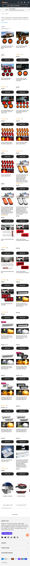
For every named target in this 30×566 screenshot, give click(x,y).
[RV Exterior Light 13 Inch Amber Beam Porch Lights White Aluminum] (7, 327)
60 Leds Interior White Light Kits (7, 272)
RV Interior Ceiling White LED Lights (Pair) (6, 460)
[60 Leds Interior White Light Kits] (7, 263)
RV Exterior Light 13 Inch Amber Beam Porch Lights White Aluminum (7, 337)
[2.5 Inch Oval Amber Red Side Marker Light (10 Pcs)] (7, 134)
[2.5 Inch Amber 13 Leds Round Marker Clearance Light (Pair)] (22, 70)
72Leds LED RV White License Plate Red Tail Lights (22, 272)
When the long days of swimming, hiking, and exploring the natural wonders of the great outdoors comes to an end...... (15, 20)
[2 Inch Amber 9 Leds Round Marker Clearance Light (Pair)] (7, 38)
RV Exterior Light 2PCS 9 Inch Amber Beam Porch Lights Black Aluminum (21, 398)
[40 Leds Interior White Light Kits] (7, 231)
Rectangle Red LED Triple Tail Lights (6, 304)
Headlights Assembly (7, 496)
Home (2, 13)
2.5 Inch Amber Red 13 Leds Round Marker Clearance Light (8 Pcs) (22, 111)
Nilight (5, 562)
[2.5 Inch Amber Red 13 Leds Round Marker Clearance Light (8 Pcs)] (22, 102)
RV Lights (6, 13)
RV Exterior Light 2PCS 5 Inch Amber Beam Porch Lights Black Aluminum (21, 367)
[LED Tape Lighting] (21, 488)
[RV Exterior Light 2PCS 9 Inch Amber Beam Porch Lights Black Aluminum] (22, 389)
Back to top (15, 514)
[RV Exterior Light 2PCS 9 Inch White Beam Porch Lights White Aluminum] (22, 421)
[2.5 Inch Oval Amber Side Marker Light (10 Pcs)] (22, 134)
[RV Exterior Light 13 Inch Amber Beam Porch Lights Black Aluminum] (22, 295)
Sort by (3, 26)
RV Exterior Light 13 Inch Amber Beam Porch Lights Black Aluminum (22, 305)
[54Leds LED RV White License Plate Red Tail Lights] (22, 231)
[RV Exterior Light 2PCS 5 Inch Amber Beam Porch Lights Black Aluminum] (22, 358)
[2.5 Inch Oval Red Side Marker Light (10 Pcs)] (7, 166)
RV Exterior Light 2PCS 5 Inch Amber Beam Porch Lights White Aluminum (6, 398)
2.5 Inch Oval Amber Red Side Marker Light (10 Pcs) (7, 143)
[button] (24, 2)
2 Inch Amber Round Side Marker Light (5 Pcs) (21, 46)
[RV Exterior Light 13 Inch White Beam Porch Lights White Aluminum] (7, 358)
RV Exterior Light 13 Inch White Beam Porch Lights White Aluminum (6, 367)
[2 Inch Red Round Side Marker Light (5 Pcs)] (7, 70)
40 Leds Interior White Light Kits (7, 240)
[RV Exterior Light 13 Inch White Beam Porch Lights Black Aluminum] (22, 327)
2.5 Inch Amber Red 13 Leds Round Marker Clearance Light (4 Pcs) (7, 111)
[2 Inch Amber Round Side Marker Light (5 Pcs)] (22, 38)
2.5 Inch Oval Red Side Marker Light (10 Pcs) (6, 175)
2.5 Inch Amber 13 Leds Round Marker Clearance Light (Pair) (21, 79)
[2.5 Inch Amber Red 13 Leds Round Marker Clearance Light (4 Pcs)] (7, 102)
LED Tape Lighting (21, 496)
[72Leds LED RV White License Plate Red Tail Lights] (22, 263)
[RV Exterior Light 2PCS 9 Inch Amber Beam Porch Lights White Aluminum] (7, 421)
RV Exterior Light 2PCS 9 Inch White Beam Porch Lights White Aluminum (21, 430)
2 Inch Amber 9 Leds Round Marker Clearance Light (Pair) (7, 47)
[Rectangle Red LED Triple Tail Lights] (7, 295)
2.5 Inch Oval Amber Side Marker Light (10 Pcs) (21, 143)
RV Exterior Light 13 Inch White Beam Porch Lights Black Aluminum (21, 337)
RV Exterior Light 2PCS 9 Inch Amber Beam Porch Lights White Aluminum (6, 430)
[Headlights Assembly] (7, 488)
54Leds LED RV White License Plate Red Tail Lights (22, 240)
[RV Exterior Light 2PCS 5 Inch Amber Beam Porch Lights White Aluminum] (7, 389)
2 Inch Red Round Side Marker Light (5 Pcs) (6, 79)
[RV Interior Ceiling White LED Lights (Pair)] (7, 452)
